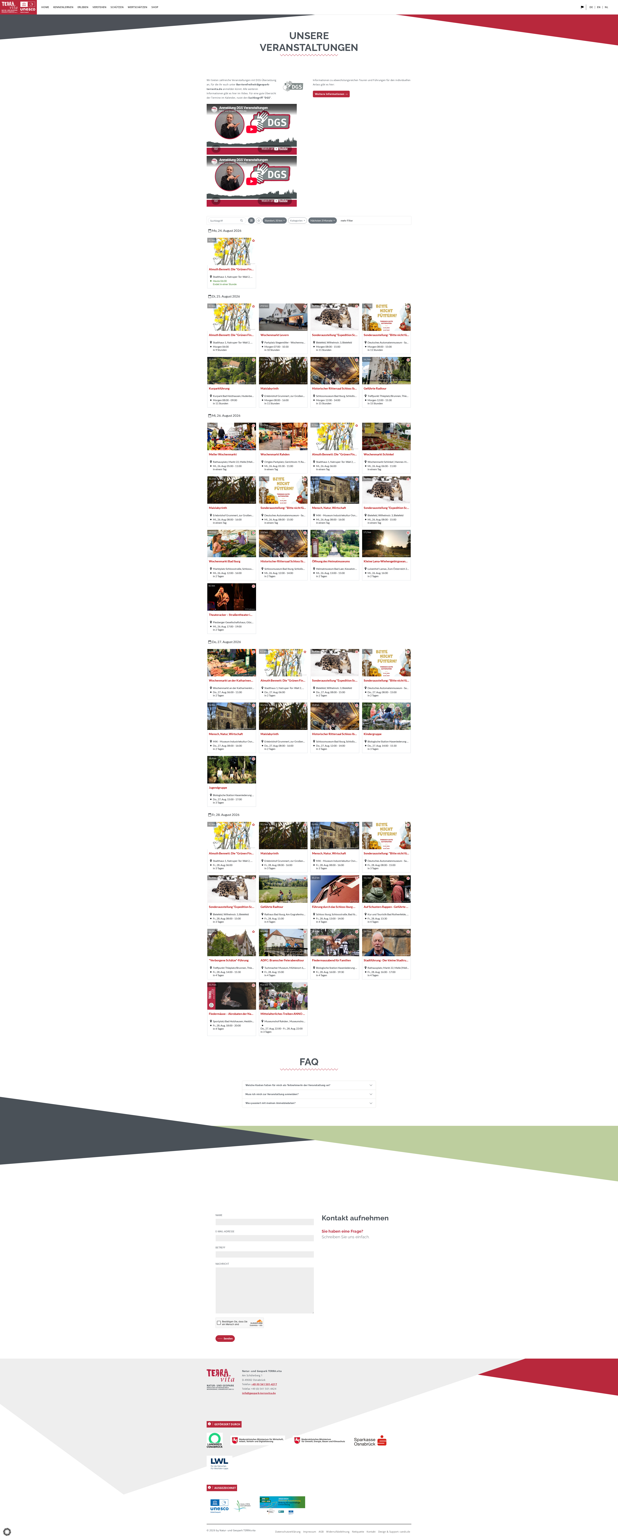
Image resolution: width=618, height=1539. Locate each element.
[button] (7, 1532)
